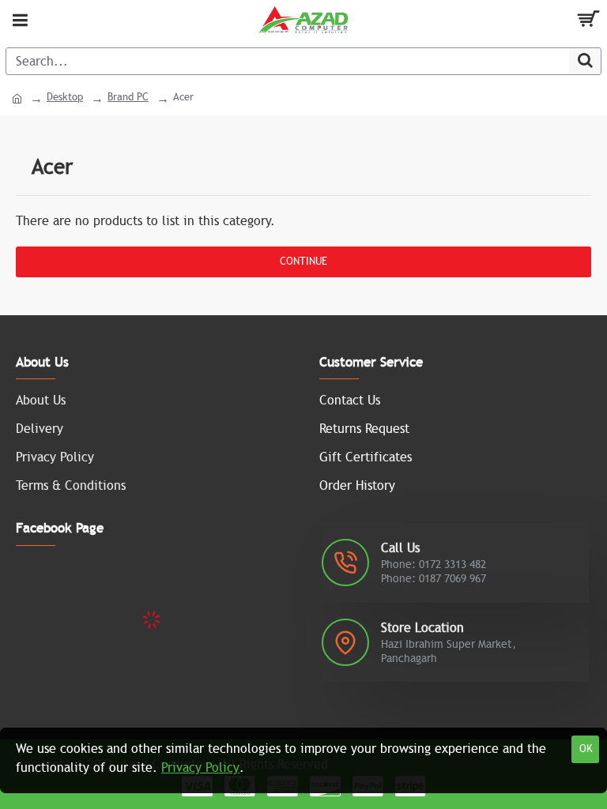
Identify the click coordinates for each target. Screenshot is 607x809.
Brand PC (128, 97)
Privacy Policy (200, 768)
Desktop (65, 97)
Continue (303, 261)
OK (585, 749)
